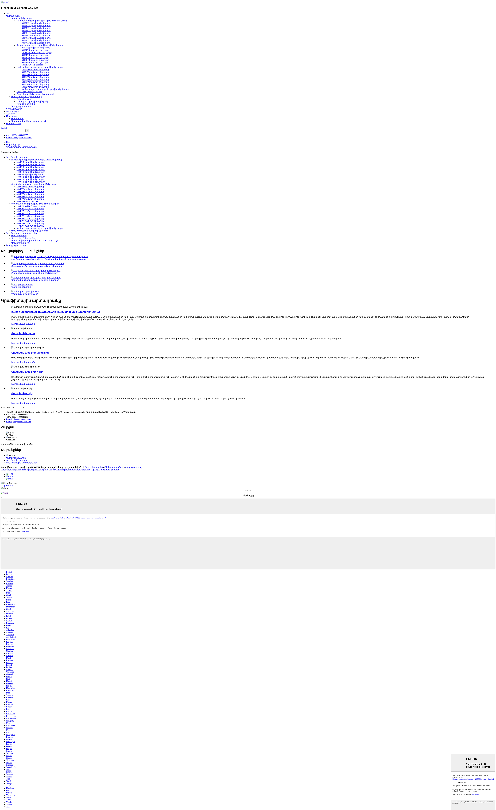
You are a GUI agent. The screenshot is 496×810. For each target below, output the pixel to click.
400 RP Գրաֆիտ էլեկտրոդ (35, 77)
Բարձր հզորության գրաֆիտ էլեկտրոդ (70, 470)
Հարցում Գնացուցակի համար (17, 444)
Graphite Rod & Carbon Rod (23, 238)
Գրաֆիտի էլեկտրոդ (22, 18)
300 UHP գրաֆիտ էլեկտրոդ (36, 23)
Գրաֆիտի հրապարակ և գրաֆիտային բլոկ (35, 240)
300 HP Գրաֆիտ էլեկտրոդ (35, 50)
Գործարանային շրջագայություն (29, 121)
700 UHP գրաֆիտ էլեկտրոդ (36, 43)
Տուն (8, 13)
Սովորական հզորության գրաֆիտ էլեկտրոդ (40, 67)
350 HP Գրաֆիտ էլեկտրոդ (30, 189)
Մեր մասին (12, 116)
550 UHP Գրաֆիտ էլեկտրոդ (36, 35)
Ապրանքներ (13, 16)
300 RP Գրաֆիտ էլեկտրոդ (35, 72)
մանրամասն (28, 324)
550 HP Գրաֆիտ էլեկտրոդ (35, 62)
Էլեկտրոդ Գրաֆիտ (37, 470)
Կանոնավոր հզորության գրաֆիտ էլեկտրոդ (45, 89)
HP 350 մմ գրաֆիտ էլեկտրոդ (37, 53)
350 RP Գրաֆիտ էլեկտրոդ (35, 74)
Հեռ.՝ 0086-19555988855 (17, 135)
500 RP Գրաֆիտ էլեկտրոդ (35, 82)
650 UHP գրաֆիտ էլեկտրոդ (36, 40)
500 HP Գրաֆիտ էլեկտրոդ (35, 60)
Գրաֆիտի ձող (24, 99)
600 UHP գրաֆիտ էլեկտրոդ (36, 38)
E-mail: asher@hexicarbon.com (19, 137)
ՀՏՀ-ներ (10, 114)
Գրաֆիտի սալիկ (26, 104)
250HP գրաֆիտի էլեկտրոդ (36, 48)
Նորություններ (14, 109)
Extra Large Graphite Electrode (29, 92)
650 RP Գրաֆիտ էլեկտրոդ (30, 226)
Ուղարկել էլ (7, 486)
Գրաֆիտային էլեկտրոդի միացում (35, 94)
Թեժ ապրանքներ (113, 467)
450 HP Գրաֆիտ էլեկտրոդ (35, 57)
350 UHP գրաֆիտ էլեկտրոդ (36, 26)
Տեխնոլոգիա (13, 111)
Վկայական (17, 119)
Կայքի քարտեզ (133, 467)
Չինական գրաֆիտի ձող (24, 294)
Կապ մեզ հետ (13, 123)
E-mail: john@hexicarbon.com (18, 421)
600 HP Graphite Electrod (32, 65)
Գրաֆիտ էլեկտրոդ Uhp (13, 470)
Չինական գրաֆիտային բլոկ (32, 101)
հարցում (16, 324)
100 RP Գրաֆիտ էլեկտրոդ (35, 70)
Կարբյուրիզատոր (21, 106)
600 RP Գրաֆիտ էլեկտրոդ (35, 87)
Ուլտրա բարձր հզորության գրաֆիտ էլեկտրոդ (42, 21)
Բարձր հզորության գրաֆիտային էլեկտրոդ (40, 45)
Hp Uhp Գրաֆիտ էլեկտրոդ (106, 470)
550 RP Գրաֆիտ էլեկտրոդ (35, 84)
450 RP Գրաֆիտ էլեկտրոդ (35, 79)
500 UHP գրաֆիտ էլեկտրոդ (36, 33)
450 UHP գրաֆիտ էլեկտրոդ (36, 30)
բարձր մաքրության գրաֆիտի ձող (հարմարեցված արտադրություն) (48, 259)
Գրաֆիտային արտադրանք (26, 96)
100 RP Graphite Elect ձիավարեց (32, 206)
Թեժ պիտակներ (94, 467)
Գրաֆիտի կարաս (23, 333)
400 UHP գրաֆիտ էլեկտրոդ (36, 28)
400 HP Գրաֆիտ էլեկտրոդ (35, 55)
